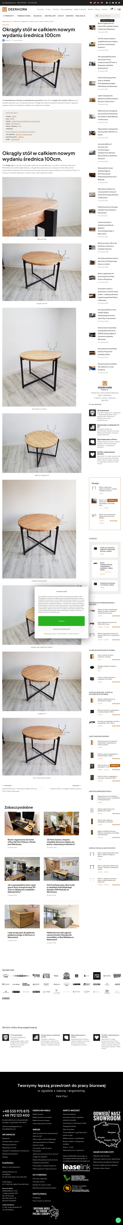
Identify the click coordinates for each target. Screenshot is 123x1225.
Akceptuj (61, 621)
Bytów (14, 116)
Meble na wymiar (80, 9)
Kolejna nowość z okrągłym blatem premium (66, 787)
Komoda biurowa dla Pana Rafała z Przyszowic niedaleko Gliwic (107, 351)
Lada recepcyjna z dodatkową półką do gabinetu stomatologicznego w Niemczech (106, 228)
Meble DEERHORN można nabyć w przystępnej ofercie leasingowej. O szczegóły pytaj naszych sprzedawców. (76, 1158)
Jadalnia (21, 137)
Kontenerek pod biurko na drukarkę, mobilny (107, 584)
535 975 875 (21, 3)
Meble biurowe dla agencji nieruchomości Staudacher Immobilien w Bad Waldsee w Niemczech (60, 936)
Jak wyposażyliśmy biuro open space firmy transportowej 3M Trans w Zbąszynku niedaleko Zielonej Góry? (22, 888)
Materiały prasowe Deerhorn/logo (44, 1188)
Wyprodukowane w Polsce (107, 439)
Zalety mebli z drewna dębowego (44, 1139)
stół (12, 165)
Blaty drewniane (68, 1129)
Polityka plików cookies (50, 633)
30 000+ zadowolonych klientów (106, 453)
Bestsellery (50, 16)
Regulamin (6, 1138)
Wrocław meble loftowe (101, 1168)
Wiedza (90, 9)
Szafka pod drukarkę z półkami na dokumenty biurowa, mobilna (107, 549)
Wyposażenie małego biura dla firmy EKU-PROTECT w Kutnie (108, 132)
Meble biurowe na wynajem (42, 1117)
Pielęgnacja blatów (69, 1126)
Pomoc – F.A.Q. (68, 1147)
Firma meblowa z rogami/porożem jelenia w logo (75, 1134)
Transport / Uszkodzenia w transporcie (15, 1151)
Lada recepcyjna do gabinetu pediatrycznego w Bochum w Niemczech (21, 934)
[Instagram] (109, 2)
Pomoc (97, 9)
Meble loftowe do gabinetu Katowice (106, 1162)
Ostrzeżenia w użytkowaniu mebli (74, 1123)
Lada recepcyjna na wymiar (42, 1123)
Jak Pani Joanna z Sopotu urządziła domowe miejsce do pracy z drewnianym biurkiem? (61, 841)
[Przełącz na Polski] (91, 2)
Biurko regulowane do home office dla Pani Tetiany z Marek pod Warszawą (22, 841)
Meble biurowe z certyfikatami (73, 1138)
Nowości (70, 16)
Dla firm (56, 9)
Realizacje (80, 16)
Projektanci (37, 1198)
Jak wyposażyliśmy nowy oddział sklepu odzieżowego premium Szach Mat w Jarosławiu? (107, 314)
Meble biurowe (38, 1114)
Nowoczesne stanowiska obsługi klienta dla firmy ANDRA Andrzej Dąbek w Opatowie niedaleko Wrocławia (107, 333)
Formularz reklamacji (40, 1179)
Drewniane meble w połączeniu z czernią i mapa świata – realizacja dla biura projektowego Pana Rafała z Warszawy (108, 294)
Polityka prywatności (62, 633)
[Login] (115, 9)
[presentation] (22, 823)
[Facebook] (106, 2)
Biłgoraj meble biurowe (101, 1156)
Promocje (40, 9)
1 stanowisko (15, 139)
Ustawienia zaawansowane (61, 629)
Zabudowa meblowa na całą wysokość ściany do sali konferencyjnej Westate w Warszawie (108, 193)
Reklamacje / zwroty (9, 1148)
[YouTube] (113, 2)
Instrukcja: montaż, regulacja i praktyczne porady (73, 1118)
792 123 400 (32, 3)
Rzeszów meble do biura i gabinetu (105, 1165)
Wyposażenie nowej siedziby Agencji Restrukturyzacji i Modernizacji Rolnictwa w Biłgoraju (107, 174)
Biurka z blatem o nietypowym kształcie (73, 1143)
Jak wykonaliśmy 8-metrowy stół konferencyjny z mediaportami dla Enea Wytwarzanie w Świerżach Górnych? (107, 151)
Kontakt (104, 9)
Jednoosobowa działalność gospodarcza (26, 121)
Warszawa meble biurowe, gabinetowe (106, 1159)
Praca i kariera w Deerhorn (42, 1201)
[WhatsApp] (118, 1220)
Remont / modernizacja (24, 134)
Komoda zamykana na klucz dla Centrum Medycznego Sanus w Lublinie (108, 261)
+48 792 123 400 (16, 1115)
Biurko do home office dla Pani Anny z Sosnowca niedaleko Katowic (107, 246)
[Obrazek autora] (3, 40)
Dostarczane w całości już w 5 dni (108, 426)
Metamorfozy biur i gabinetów (73, 1150)
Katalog (5, 1157)
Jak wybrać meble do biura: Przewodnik (42, 1149)
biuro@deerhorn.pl (9, 3)
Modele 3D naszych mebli (42, 1185)
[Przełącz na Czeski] (102, 2)
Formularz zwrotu (39, 1182)
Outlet (61, 16)
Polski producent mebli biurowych (45, 1169)
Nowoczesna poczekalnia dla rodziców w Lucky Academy (107, 367)
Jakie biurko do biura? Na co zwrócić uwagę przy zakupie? (45, 1155)
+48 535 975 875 (15, 1111)
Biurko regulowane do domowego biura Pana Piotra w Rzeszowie (106, 276)
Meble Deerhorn (7, 21)
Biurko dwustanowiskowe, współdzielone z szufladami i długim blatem (106, 566)
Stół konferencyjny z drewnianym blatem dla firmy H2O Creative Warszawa (19, 788)
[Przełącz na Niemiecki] (94, 2)
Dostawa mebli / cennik (10, 1141)
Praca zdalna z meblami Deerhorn (44, 1166)
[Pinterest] (116, 2)
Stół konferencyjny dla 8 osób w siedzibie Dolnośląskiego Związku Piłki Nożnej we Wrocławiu (61, 888)
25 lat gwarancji (103, 410)
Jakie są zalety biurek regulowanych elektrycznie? (45, 1134)
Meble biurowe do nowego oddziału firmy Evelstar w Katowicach (108, 210)
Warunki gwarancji (69, 1114)
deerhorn (8, 40)
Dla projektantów (66, 9)
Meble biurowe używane (41, 1120)
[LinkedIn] (119, 2)
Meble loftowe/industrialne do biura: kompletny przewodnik (45, 1161)
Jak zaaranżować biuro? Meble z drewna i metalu (44, 1143)
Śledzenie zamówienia (10, 1154)
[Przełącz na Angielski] (98, 2)
